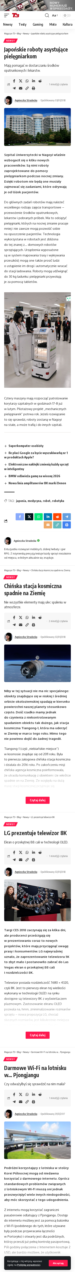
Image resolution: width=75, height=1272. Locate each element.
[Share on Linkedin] (33, 81)
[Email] (21, 88)
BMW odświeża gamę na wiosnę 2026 (34, 476)
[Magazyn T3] (15, 15)
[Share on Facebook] (14, 81)
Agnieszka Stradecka (26, 100)
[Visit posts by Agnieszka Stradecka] (8, 100)
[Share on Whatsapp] (27, 81)
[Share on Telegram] (14, 88)
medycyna (34, 501)
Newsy (10, 40)
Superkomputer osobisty (26, 446)
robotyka (58, 501)
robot (46, 501)
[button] (58, 1263)
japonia (21, 501)
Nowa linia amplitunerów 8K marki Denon (37, 483)
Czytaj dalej (37, 800)
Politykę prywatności (28, 1264)
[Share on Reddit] (40, 81)
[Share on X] (21, 81)
